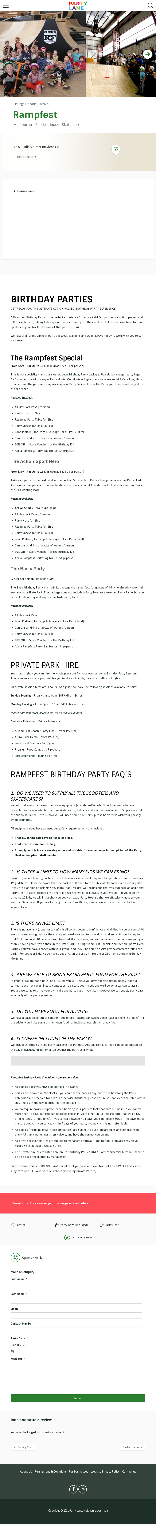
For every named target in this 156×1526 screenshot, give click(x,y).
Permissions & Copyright (50, 1471)
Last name (19, 1293)
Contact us (129, 1471)
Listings (19, 104)
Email (15, 1308)
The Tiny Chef (24, 1447)
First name (19, 1279)
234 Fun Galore (131, 1447)
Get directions (27, 156)
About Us (26, 1471)
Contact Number (22, 1323)
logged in (33, 1432)
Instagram (82, 1490)
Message (18, 1358)
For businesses (78, 1471)
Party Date (19, 1338)
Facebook (73, 1490)
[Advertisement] (78, 225)
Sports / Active (38, 104)
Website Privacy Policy (105, 1471)
